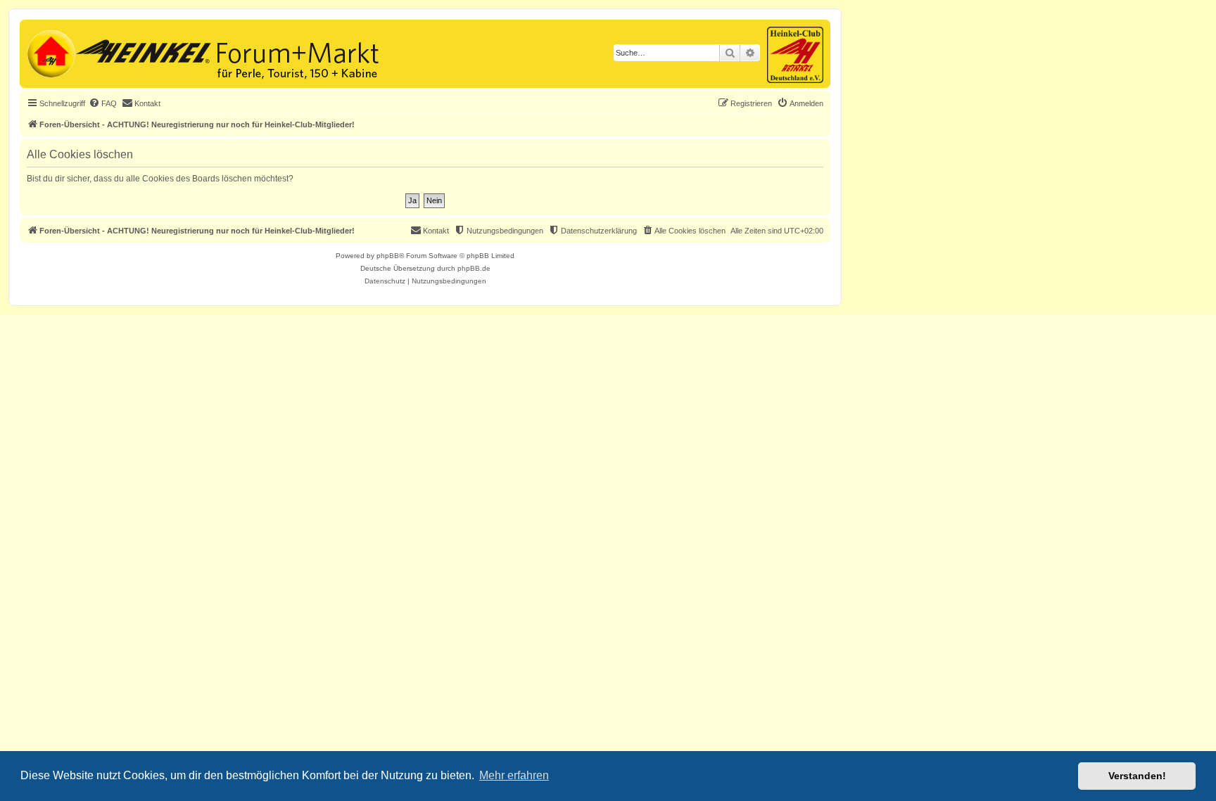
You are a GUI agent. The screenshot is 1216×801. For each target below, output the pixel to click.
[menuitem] (103, 103)
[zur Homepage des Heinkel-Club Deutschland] (49, 52)
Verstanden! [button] (1137, 775)
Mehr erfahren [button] (514, 775)
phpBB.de (473, 268)
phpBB (387, 255)
